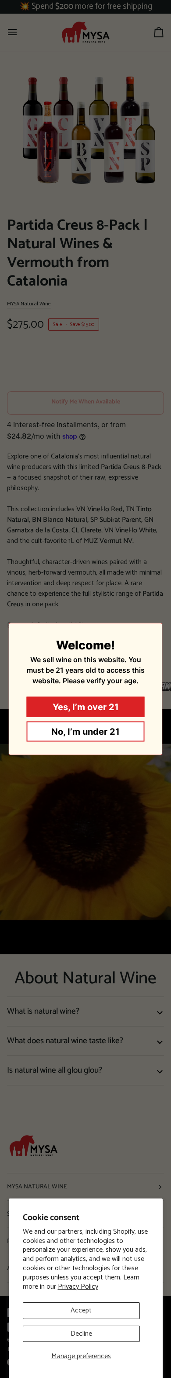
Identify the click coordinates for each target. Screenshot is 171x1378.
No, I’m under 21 (85, 731)
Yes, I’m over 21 (86, 707)
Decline (81, 1334)
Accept (81, 1310)
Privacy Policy (78, 1287)
